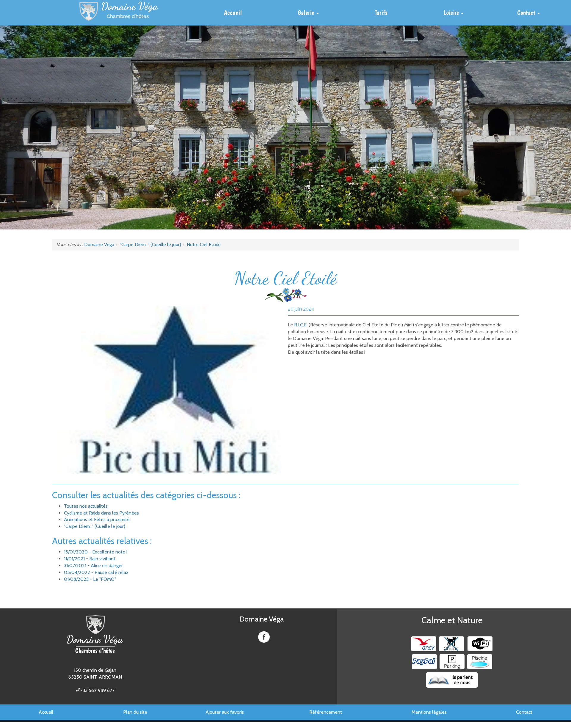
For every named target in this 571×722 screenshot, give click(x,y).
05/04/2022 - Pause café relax (96, 572)
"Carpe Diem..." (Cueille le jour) (94, 526)
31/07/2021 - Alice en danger (93, 565)
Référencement (325, 712)
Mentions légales (429, 712)
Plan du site (135, 712)
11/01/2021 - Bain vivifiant (89, 558)
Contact (524, 712)
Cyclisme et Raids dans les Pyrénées (101, 513)
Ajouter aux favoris (225, 712)
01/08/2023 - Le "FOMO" (90, 579)
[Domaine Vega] (119, 11)
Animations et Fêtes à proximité (97, 519)
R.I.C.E (300, 325)
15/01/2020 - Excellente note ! (95, 552)
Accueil (46, 712)
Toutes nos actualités (86, 506)
